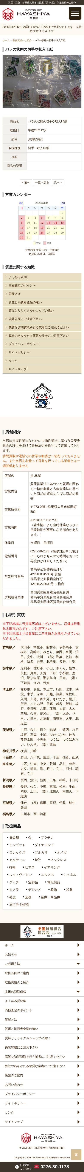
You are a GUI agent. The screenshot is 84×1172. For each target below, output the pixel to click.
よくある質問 (18, 277)
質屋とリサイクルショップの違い (31, 310)
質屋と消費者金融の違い (25, 302)
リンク (13, 361)
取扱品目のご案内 (17, 973)
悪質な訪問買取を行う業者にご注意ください (39, 327)
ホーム (9, 945)
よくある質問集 (15, 1001)
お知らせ (11, 954)
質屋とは (15, 294)
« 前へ (26, 182)
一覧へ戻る (42, 182)
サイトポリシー (19, 352)
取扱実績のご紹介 (17, 982)
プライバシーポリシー (24, 344)
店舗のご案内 (14, 1075)
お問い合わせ (14, 1084)
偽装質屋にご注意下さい (25, 319)
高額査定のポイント (22, 285)
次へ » (58, 182)
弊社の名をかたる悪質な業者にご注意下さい (39, 335)
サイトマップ (18, 369)
